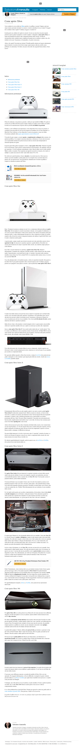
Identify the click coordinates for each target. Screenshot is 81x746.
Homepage (7, 741)
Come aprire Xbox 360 (13, 89)
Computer (35, 10)
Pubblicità (40, 741)
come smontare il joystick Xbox (12, 691)
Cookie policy (60, 741)
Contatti (35, 741)
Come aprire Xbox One (14, 82)
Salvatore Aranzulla (9, 23)
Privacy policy (53, 741)
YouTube (46, 440)
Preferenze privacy (67, 741)
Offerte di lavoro (46, 741)
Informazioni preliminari (14, 79)
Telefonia (42, 10)
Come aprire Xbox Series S (14, 87)
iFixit (22, 582)
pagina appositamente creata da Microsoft (28, 134)
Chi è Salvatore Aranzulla (16, 741)
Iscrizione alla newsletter (27, 741)
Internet (49, 10)
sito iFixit (38, 355)
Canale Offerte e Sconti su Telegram (18, 14)
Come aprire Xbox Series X (15, 84)
